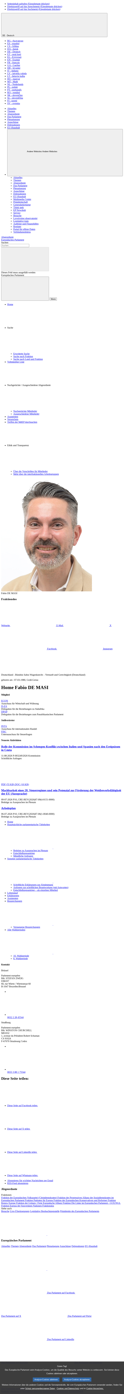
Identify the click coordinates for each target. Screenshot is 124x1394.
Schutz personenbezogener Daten (40, 1388)
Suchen (4, 242)
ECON (4, 700)
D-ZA (4, 706)
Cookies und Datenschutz (68, 1388)
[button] (65, 329)
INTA (4, 726)
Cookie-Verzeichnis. (95, 1388)
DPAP (4, 711)
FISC (3, 731)
